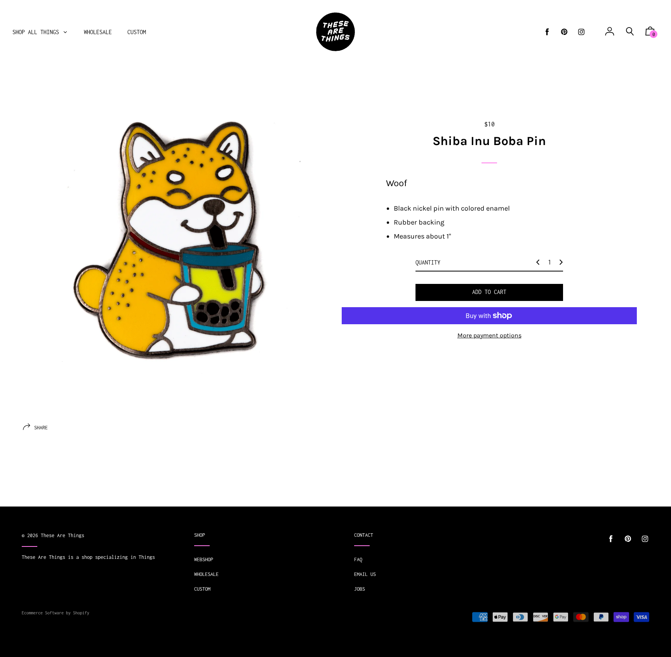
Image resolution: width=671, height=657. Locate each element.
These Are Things (62, 535)
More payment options (489, 335)
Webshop (203, 559)
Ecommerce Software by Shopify (55, 612)
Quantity (427, 262)
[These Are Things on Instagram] (581, 32)
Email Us (365, 574)
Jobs (359, 589)
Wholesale (206, 574)
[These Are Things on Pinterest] (564, 32)
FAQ (358, 559)
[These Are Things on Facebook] (547, 32)
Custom (202, 589)
